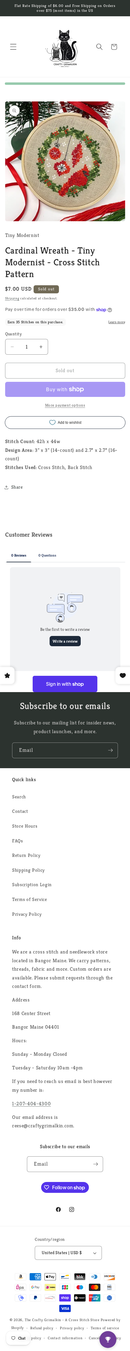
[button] (13, 47)
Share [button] (17, 487)
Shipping (12, 298)
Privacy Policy (26, 914)
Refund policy (41, 1328)
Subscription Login (32, 884)
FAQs (17, 841)
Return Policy (26, 855)
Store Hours (24, 826)
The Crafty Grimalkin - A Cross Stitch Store (62, 1319)
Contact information (65, 1338)
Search (19, 797)
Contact (20, 811)
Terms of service (105, 1328)
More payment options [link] (65, 405)
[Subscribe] (110, 750)
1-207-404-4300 (31, 1103)
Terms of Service (29, 899)
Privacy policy (72, 1328)
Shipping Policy (28, 870)
